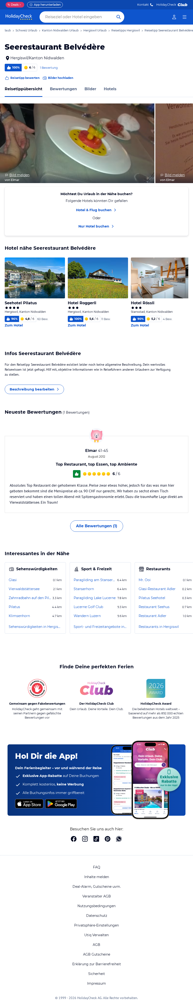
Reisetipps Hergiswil (125, 30)
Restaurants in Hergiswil (159, 627)
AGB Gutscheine (96, 954)
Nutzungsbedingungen (96, 906)
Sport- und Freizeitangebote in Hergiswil (100, 627)
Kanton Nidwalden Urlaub (60, 30)
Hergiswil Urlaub (95, 30)
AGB (96, 945)
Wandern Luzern (87, 616)
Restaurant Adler (152, 616)
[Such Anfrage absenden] (118, 17)
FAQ (96, 867)
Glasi (13, 580)
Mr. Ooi (145, 580)
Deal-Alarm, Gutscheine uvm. (96, 886)
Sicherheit (96, 974)
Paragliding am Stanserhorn (95, 580)
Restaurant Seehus (154, 607)
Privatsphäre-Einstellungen (96, 925)
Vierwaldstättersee (24, 589)
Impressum (96, 983)
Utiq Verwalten (96, 935)
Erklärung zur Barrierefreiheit (96, 964)
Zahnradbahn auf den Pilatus (30, 598)
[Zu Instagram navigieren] (85, 839)
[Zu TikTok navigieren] (96, 839)
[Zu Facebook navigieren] (73, 839)
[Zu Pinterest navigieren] (107, 839)
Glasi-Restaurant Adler (157, 589)
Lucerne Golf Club (88, 607)
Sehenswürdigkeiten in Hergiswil (35, 627)
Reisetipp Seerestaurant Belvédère (169, 30)
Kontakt (143, 4)
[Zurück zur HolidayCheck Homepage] (19, 17)
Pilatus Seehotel (152, 598)
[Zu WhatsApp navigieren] (119, 839)
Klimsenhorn (19, 616)
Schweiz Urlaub (26, 30)
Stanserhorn (84, 589)
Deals (13, 4)
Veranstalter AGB (96, 896)
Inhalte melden (96, 877)
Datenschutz (96, 916)
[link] (174, 17)
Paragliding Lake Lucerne (95, 598)
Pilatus (14, 607)
